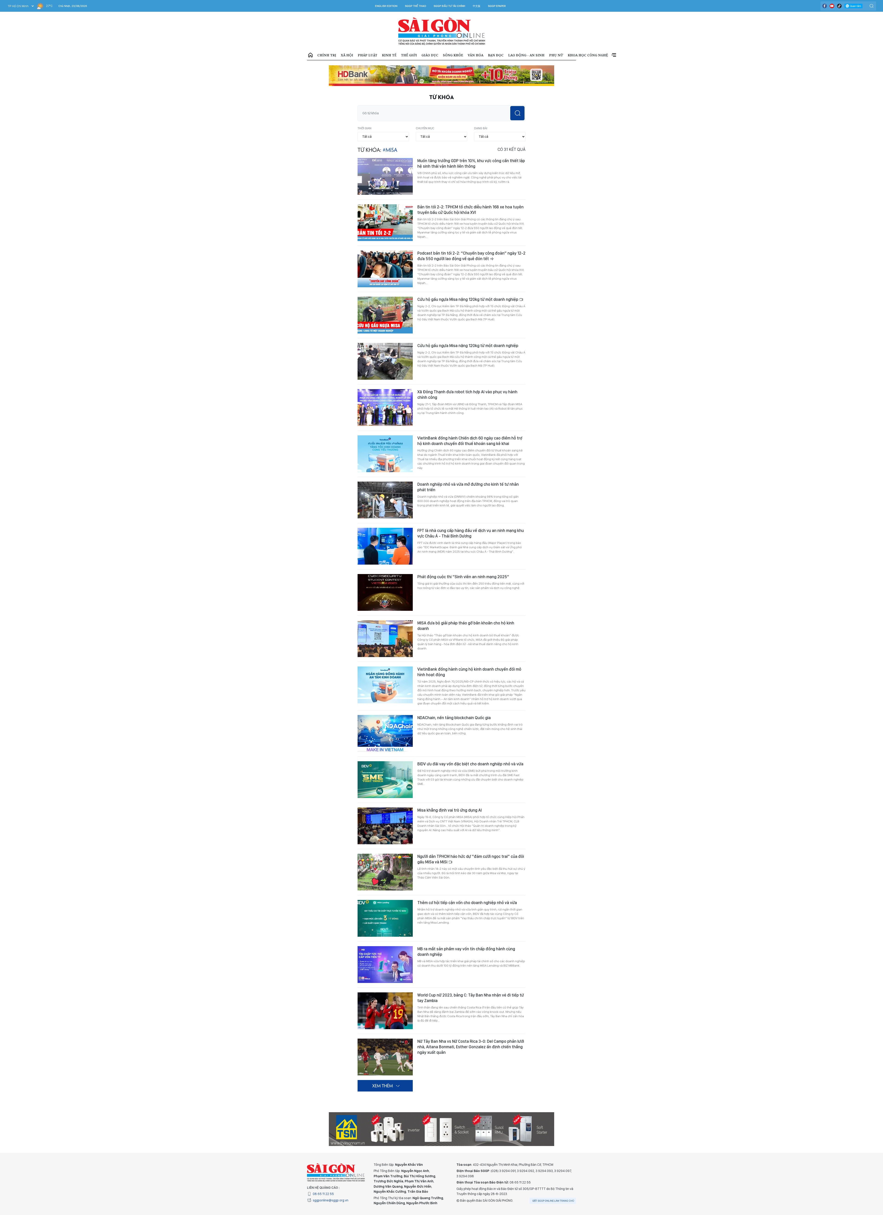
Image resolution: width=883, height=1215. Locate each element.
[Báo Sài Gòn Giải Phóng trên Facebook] (824, 6)
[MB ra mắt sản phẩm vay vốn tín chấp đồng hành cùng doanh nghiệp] (385, 948)
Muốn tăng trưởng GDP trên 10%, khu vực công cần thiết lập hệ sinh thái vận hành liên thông (471, 147)
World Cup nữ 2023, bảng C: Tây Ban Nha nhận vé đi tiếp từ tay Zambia (470, 982)
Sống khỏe (453, 55)
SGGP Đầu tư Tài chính (449, 6)
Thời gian (364, 112)
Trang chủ (310, 55)
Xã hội (347, 55)
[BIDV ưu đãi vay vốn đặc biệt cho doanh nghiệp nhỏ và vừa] (385, 763)
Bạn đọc (496, 55)
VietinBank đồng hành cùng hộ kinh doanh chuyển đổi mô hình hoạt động (469, 656)
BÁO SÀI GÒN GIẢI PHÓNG (441, 31)
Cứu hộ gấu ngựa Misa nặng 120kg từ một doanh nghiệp (468, 283)
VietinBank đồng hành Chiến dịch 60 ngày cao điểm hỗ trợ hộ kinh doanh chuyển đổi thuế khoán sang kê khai (469, 425)
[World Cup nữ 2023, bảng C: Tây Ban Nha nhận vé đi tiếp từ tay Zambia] (385, 995)
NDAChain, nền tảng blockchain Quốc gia (454, 701)
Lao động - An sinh (526, 55)
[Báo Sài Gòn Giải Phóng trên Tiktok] (839, 6)
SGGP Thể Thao (415, 6)
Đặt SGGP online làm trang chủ (553, 1184)
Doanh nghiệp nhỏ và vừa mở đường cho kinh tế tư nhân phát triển (468, 471)
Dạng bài (480, 112)
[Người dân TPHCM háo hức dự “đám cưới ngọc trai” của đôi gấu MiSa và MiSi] (385, 856)
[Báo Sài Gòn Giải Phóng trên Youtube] (832, 6)
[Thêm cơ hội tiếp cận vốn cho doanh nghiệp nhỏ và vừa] (385, 902)
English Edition (386, 6)
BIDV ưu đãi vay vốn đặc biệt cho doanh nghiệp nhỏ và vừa (470, 748)
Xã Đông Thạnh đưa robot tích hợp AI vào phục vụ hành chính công (467, 378)
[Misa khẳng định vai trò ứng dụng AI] (385, 810)
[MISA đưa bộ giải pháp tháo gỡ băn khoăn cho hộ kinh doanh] (385, 622)
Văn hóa (475, 55)
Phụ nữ (556, 55)
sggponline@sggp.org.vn (330, 1184)
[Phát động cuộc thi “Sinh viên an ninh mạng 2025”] (385, 576)
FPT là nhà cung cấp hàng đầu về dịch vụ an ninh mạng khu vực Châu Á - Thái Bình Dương (470, 517)
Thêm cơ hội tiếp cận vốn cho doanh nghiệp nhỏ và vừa (467, 886)
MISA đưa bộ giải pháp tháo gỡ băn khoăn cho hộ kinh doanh (465, 610)
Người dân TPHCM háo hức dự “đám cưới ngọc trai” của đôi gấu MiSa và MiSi (470, 843)
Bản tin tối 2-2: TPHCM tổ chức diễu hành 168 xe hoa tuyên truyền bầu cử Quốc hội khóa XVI (470, 194)
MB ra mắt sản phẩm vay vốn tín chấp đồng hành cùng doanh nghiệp (466, 936)
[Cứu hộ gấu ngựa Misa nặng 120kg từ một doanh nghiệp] (385, 299)
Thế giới (409, 55)
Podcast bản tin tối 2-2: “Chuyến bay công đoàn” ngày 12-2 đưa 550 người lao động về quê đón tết (471, 240)
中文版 (476, 6)
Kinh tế (389, 55)
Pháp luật (367, 55)
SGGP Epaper (497, 6)
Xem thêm (613, 55)
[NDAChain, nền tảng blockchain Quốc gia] (385, 717)
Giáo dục (429, 55)
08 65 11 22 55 (323, 1178)
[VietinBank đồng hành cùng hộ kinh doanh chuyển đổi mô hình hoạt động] (385, 669)
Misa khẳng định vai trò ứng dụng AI (449, 794)
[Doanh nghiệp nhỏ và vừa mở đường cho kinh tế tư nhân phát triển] (385, 484)
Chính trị (326, 55)
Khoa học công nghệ (588, 55)
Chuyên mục (425, 112)
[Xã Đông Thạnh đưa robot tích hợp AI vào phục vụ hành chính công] (385, 391)
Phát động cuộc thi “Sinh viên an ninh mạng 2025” (463, 560)
